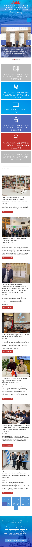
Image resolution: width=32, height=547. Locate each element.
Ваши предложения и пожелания (16, 540)
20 (14, 499)
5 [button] (19, 59)
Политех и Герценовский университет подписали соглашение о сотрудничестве (14, 240)
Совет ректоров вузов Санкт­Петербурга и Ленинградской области (16, 534)
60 (23, 503)
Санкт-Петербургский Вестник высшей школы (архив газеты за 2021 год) (16, 157)
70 (27, 503)
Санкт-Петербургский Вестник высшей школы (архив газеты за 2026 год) (16, 76)
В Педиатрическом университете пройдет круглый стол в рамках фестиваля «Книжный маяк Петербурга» (15, 199)
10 (9, 499)
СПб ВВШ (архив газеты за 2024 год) (16, 110)
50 (18, 503)
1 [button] (13, 59)
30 (18, 499)
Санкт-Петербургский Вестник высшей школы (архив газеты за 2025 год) (16, 94)
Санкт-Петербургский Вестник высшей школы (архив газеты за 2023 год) (16, 127)
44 (27, 499)
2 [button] (14, 59)
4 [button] (17, 59)
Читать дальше (7, 212)
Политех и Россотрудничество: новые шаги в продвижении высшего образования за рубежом (14, 380)
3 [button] (16, 59)
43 (23, 499)
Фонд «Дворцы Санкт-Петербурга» (16, 531)
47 (14, 503)
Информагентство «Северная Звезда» (16, 529)
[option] (16, 42)
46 (9, 503)
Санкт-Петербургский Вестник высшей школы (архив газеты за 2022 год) (16, 145)
